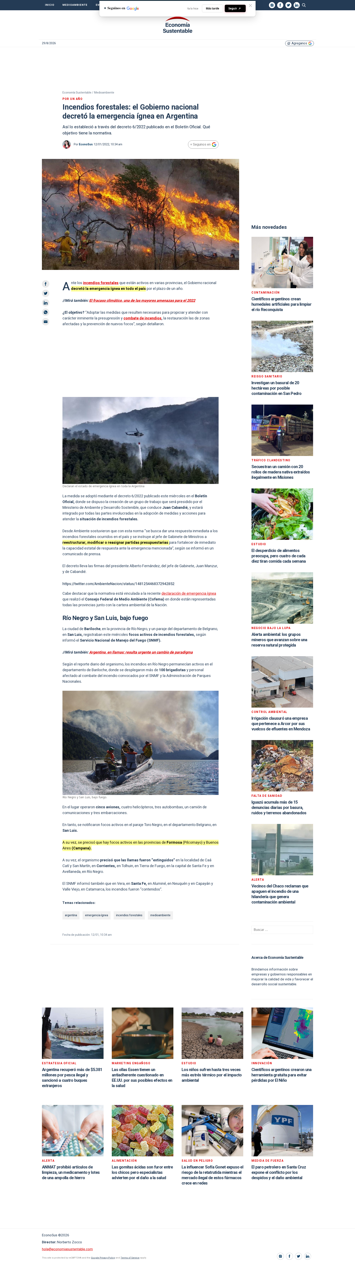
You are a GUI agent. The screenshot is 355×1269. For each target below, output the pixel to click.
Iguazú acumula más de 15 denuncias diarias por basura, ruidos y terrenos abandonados (278, 807)
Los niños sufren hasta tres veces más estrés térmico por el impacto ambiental (212, 1075)
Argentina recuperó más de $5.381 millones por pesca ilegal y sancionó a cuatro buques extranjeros (72, 1078)
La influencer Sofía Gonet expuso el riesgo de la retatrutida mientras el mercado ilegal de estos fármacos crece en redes (212, 1175)
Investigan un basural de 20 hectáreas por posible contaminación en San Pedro (276, 388)
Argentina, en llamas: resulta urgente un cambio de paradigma (141, 652)
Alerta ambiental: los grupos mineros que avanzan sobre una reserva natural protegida (279, 640)
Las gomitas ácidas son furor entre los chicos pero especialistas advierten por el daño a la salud (142, 1172)
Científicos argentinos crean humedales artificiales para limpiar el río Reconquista (281, 304)
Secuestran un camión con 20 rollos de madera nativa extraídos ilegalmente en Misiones (280, 472)
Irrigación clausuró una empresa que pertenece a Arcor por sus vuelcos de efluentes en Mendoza (280, 723)
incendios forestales (101, 283)
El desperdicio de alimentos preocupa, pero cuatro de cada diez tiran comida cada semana (278, 556)
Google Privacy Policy (103, 1258)
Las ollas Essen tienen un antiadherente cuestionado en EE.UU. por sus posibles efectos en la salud (142, 1078)
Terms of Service (130, 1258)
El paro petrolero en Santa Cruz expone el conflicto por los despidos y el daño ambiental (278, 1172)
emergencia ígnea (96, 915)
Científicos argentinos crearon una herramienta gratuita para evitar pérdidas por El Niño (281, 1075)
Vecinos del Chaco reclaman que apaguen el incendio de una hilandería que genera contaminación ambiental (279, 894)
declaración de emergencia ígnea (188, 593)
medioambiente (160, 915)
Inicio (49, 5)
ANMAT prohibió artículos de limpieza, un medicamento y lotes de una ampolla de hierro (71, 1172)
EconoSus (86, 144)
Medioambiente (75, 5)
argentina (71, 915)
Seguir (234, 8)
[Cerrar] (250, 5)
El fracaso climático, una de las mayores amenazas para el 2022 (142, 300)
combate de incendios (142, 318)
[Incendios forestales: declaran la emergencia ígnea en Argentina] (177, 25)
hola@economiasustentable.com (67, 1249)
